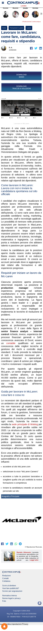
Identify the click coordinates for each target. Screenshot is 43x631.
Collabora (6, 581)
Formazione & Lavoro (16, 28)
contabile (10, 343)
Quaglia (25, 8)
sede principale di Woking (25, 424)
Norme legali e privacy (11, 598)
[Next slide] (41, 13)
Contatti (5, 578)
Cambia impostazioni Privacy (16, 624)
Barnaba (35, 8)
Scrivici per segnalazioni (12, 591)
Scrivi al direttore (9, 586)
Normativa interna (9, 596)
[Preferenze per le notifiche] (4, 626)
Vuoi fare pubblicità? (10, 588)
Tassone (5, 8)
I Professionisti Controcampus (31, 21)
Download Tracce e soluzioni (21, 87)
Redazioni (6, 576)
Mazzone (15, 8)
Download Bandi (21, 76)
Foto (4, 601)
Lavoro (23, 6)
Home (4, 28)
